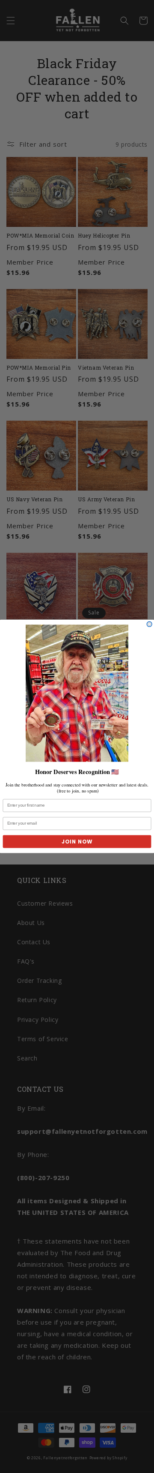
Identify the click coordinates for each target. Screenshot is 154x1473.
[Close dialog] (149, 624)
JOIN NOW (77, 842)
